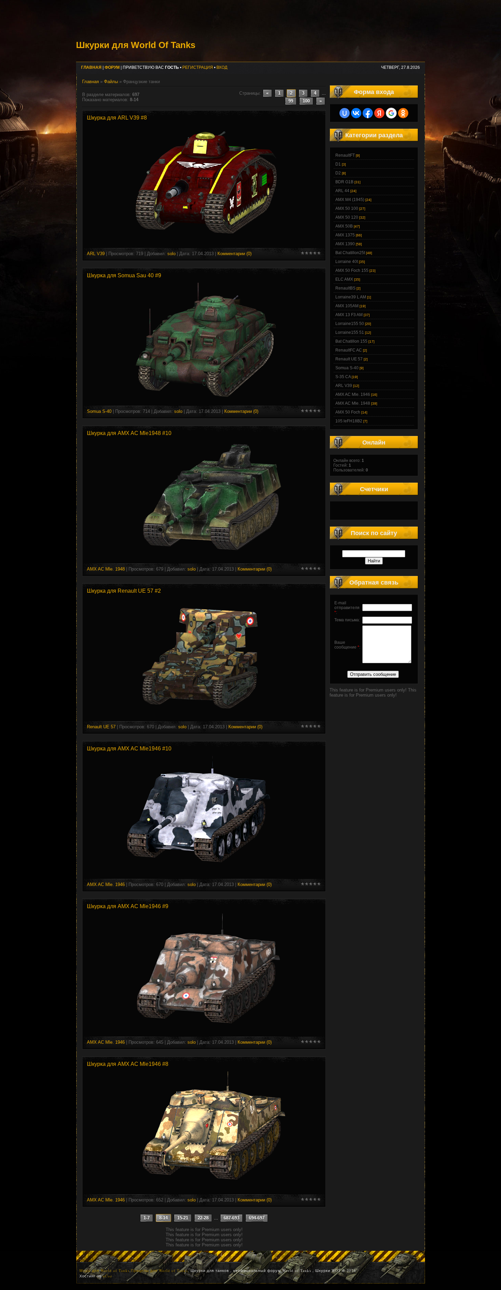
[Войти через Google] (391, 113)
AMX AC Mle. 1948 (106, 569)
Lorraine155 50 (349, 323)
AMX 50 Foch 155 (351, 270)
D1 (338, 164)
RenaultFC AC (348, 350)
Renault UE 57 (101, 726)
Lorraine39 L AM (350, 297)
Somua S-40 (99, 411)
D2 (338, 173)
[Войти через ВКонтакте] (356, 113)
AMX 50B (344, 226)
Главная (90, 81)
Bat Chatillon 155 (351, 341)
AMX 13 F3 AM (349, 314)
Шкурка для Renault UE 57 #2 (124, 591)
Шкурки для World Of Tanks (135, 45)
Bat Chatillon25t (350, 252)
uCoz (107, 1275)
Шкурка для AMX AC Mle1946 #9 (127, 906)
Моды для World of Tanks (104, 1270)
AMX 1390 (345, 244)
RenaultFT (345, 155)
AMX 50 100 (346, 208)
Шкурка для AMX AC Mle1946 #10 (129, 748)
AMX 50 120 (346, 217)
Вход (221, 67)
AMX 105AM (347, 306)
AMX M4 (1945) (349, 199)
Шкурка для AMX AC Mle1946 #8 (127, 1064)
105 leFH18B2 (348, 421)
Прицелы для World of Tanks (159, 1270)
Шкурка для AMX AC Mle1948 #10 (129, 433)
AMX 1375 (345, 235)
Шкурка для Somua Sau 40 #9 (124, 275)
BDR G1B (344, 182)
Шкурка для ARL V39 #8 (117, 118)
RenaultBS (345, 288)
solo (171, 253)
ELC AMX (344, 279)
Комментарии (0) (234, 253)
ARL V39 (96, 253)
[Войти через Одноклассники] (403, 113)
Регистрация (197, 67)
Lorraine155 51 (349, 332)
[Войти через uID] (344, 113)
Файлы (111, 81)
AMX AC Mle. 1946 (106, 884)
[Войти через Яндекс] (379, 113)
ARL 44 (342, 190)
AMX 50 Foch (347, 412)
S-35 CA (343, 376)
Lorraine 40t (346, 261)
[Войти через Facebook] (368, 113)
